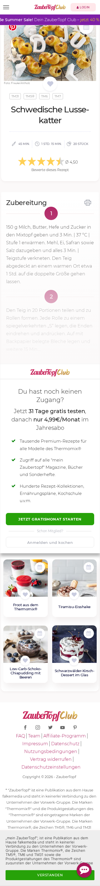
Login (84, 7)
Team (34, 736)
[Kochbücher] (50, 84)
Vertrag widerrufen (51, 759)
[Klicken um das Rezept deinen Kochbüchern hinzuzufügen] (25, 594)
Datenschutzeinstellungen (51, 767)
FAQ (20, 736)
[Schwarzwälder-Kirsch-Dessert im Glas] (74, 647)
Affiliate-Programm (64, 736)
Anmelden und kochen (50, 542)
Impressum (35, 743)
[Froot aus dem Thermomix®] (25, 581)
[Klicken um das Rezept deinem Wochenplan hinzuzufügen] (40, 567)
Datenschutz (65, 743)
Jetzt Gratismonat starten (50, 519)
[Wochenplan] (86, 27)
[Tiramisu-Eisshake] (74, 581)
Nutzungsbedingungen (50, 751)
